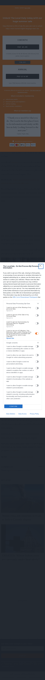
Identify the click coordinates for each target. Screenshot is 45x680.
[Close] (41, 266)
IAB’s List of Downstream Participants (25, 297)
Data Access (22, 414)
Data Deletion (10, 414)
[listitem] (22, 303)
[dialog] (22, 340)
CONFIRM (13, 406)
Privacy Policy (34, 414)
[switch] (37, 308)
